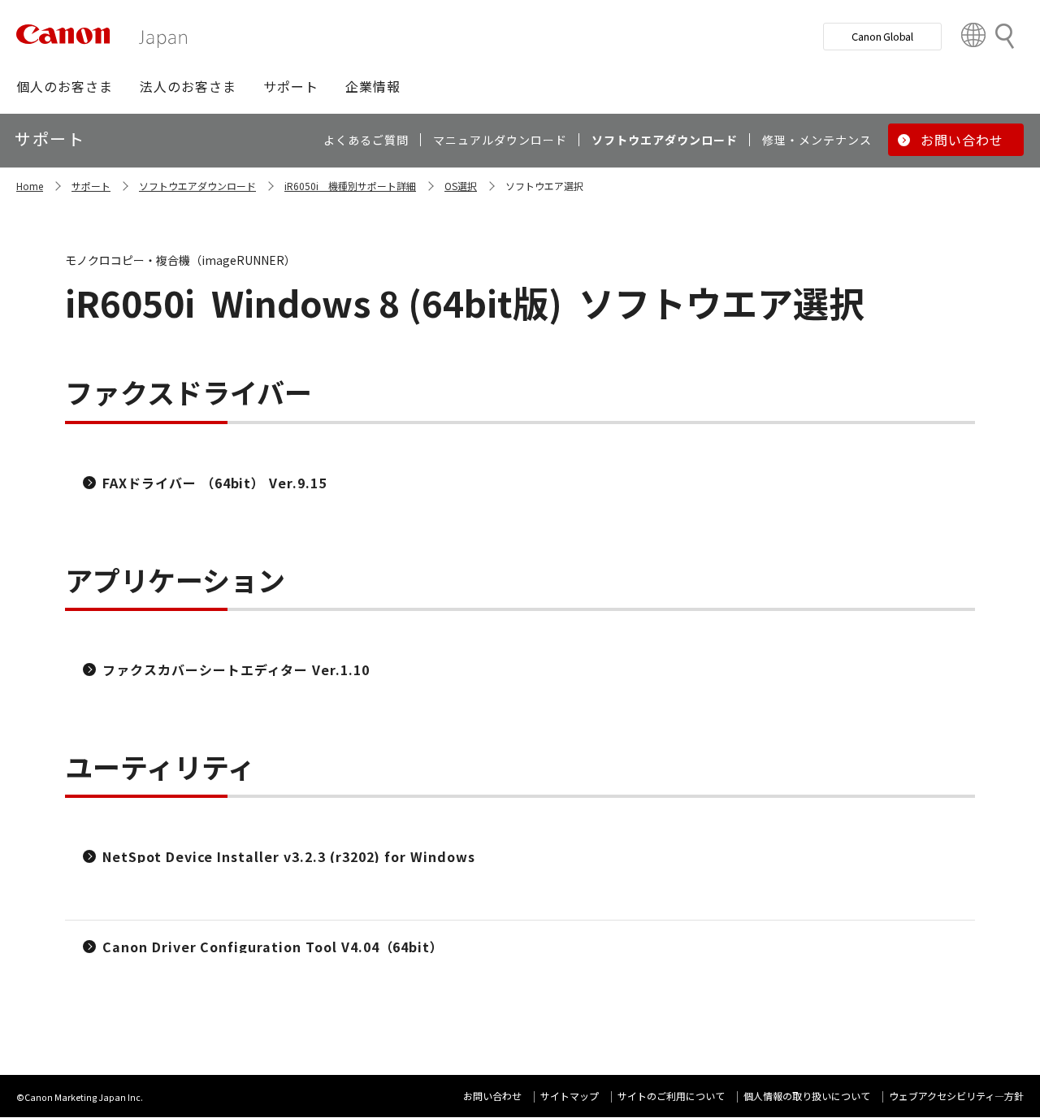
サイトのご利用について (671, 1096)
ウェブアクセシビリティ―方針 (956, 1096)
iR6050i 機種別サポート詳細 (350, 186)
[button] (64, 86)
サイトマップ (569, 1096)
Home (29, 186)
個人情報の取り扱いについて (806, 1096)
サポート (91, 186)
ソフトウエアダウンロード (197, 186)
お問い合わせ (492, 1096)
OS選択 (460, 186)
